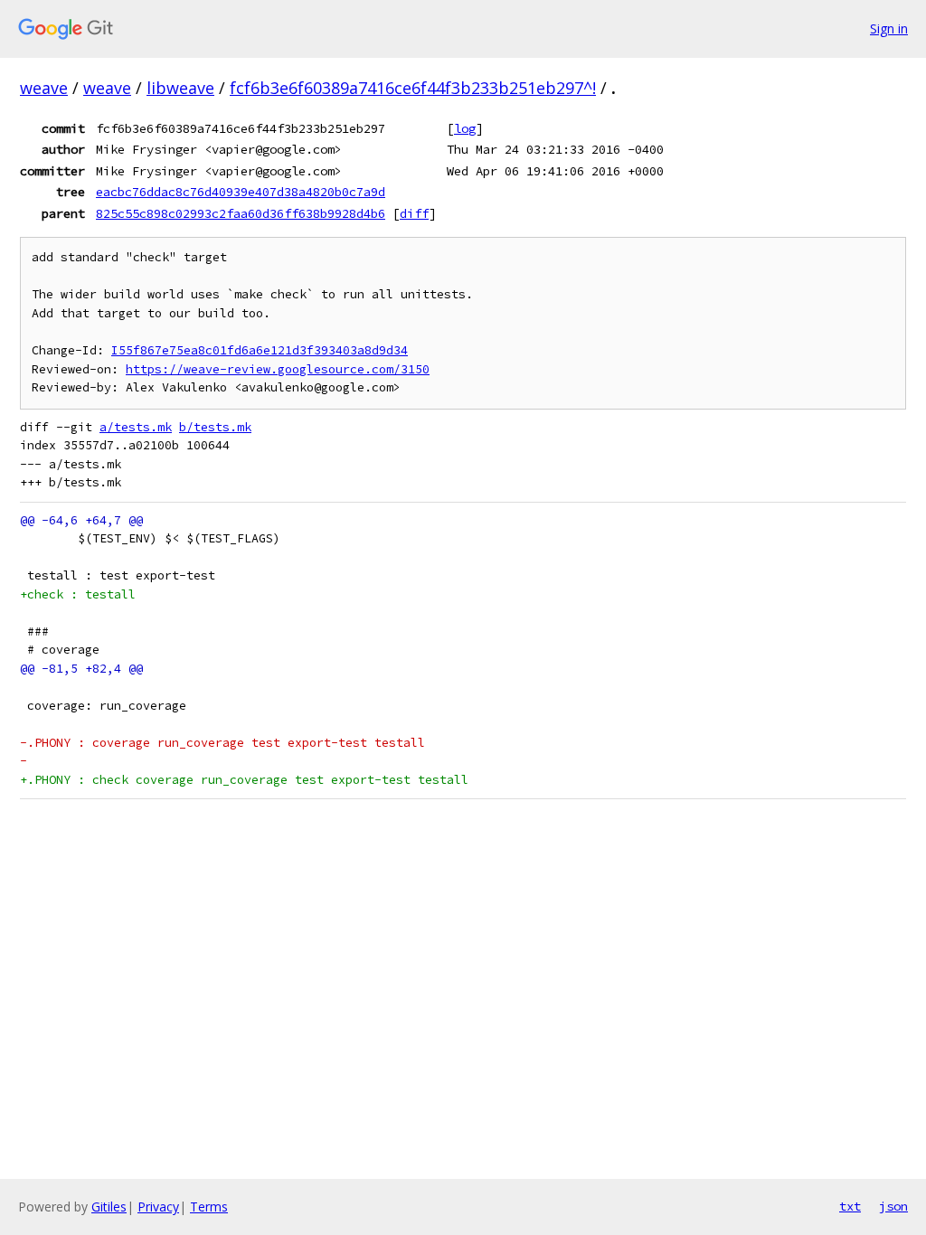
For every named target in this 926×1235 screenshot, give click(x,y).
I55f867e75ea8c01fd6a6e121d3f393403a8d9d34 (259, 350)
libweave (180, 88)
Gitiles (109, 1206)
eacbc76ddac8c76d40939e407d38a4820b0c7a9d (240, 192)
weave (44, 88)
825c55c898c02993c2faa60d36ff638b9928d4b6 (240, 213)
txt (850, 1206)
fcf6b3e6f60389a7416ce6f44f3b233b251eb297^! (413, 88)
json (893, 1206)
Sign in (889, 28)
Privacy (158, 1206)
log (465, 128)
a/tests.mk (135, 427)
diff (414, 213)
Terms (209, 1206)
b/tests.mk (215, 427)
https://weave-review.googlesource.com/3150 (278, 369)
